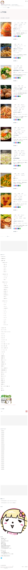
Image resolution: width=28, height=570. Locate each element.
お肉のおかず (15, 87)
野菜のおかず (20, 25)
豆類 (4, 296)
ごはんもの (2, 327)
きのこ (21, 44)
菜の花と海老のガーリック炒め (18, 70)
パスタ (15, 47)
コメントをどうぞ (17, 52)
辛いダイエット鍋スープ (17, 112)
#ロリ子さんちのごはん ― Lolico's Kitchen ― (10, 4)
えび (4, 304)
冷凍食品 (15, 196)
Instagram (26, 566)
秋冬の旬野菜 (15, 133)
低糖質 (20, 109)
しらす (4, 306)
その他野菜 (5, 285)
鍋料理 (19, 110)
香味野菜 (5, 298)
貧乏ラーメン (15, 178)
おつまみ (18, 22)
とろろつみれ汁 (16, 135)
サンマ (4, 317)
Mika (14, 502)
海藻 (4, 279)
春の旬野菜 (20, 67)
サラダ (24, 24)
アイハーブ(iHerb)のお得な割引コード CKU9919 (8, 404)
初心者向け (19, 132)
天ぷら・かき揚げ (21, 87)
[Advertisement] (14, 246)
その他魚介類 (15, 24)
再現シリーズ (15, 25)
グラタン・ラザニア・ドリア (5, 331)
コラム (2, 333)
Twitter (23, 566)
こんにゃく (18, 106)
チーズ (25, 45)
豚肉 (23, 109)
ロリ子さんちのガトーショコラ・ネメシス (7, 500)
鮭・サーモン (20, 27)
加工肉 (4, 264)
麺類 (14, 176)
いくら (15, 22)
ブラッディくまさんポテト (17, 199)
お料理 (25, 22)
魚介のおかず (15, 27)
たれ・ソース (21, 45)
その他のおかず (16, 45)
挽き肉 (23, 132)
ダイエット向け (16, 67)
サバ (4, 315)
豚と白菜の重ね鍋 (16, 158)
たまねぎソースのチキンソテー (18, 221)
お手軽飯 (22, 22)
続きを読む (14, 99)
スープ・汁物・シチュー (22, 107)
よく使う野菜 (20, 24)
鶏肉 (25, 87)
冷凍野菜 (15, 132)
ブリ (4, 319)
